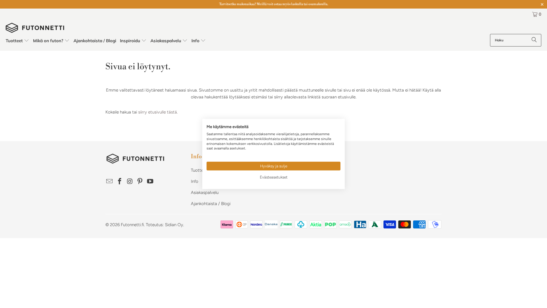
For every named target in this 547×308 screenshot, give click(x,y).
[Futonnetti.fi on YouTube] (150, 181)
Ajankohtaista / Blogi (210, 203)
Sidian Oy (174, 224)
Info (194, 181)
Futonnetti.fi (132, 224)
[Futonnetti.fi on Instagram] (130, 181)
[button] (17, 41)
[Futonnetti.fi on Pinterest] (140, 181)
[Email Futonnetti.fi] (109, 181)
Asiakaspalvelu (205, 192)
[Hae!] (534, 40)
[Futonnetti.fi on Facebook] (120, 181)
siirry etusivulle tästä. (158, 112)
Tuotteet (199, 170)
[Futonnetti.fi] (35, 28)
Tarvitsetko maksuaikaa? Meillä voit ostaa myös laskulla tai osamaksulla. (273, 4)
